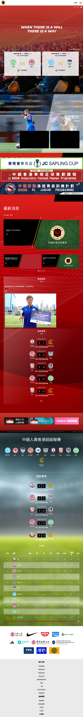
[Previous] (2, 65)
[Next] (80, 65)
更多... (7, 234)
